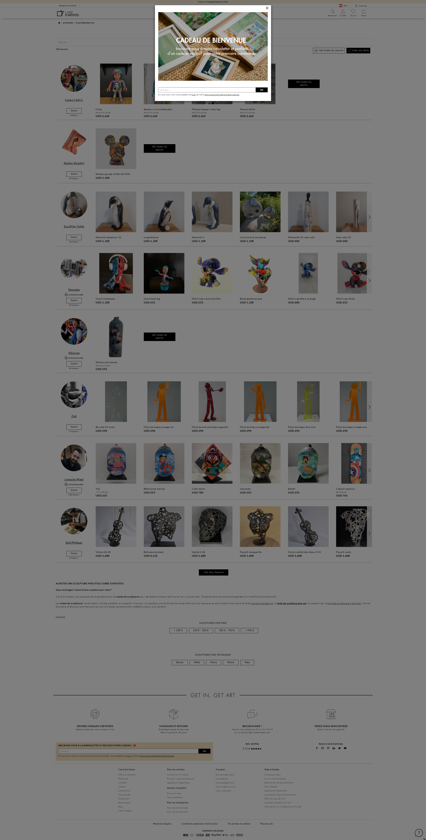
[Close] (267, 7)
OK (261, 89)
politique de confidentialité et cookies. (222, 94)
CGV (194, 94)
